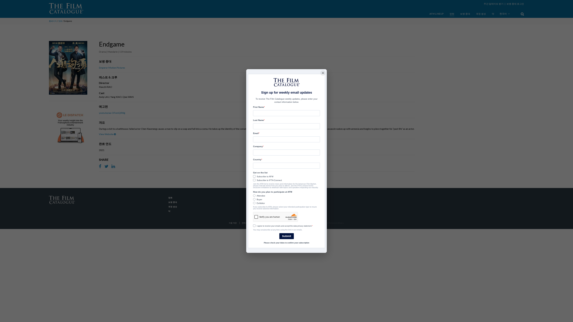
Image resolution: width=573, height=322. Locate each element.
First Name (258, 107)
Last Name (258, 120)
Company (258, 146)
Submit (286, 236)
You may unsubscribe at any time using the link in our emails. (277, 230)
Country (257, 159)
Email (256, 133)
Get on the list (260, 173)
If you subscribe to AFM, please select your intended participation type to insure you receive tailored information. (285, 208)
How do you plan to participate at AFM (272, 192)
